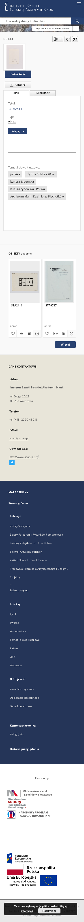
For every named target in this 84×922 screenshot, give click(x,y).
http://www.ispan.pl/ (22, 457)
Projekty (15, 577)
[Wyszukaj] (77, 20)
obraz (12, 121)
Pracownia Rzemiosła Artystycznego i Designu (39, 569)
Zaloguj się (17, 734)
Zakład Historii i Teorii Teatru (28, 560)
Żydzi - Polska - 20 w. (41, 174)
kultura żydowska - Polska (27, 189)
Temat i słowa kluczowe (25, 640)
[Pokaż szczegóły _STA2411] (36, 334)
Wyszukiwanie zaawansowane (52, 28)
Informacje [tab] (43, 93)
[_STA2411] (25, 281)
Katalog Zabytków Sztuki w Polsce (31, 543)
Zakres (14, 648)
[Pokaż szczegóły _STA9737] (71, 334)
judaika (15, 174)
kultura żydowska (22, 182)
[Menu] (79, 3)
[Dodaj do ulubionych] (68, 39)
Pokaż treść (18, 74)
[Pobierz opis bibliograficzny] (21, 334)
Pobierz (19, 85)
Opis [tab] (16, 93)
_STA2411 (16, 305)
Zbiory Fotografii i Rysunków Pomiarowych (36, 534)
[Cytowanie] (75, 39)
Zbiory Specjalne (20, 526)
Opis (12, 657)
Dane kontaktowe (21, 706)
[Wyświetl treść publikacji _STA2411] (29, 334)
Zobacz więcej (19, 590)
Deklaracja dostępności (25, 698)
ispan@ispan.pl (19, 438)
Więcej (65, 344)
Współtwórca (18, 631)
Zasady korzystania (22, 689)
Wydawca (16, 665)
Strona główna (18, 503)
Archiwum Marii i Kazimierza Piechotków (37, 196)
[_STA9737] (59, 281)
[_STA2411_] (14, 57)
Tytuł (13, 614)
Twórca (14, 623)
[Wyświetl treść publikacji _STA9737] (63, 334)
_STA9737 (50, 305)
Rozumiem (49, 911)
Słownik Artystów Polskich (26, 552)
